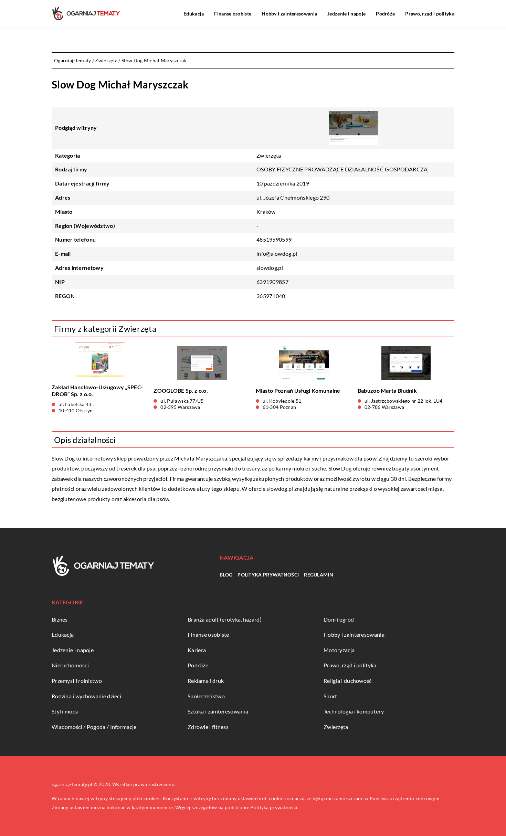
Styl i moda (65, 711)
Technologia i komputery (354, 711)
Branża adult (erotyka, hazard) (225, 619)
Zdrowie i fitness (208, 726)
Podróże (385, 14)
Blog (226, 575)
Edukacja (193, 14)
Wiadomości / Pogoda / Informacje (94, 726)
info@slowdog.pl (276, 253)
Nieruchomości (70, 665)
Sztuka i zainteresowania (218, 711)
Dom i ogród (339, 619)
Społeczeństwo (206, 696)
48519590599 (274, 239)
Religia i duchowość (348, 680)
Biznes (60, 619)
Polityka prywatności (268, 575)
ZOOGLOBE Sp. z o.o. (181, 390)
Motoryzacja (339, 650)
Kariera (197, 650)
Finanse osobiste (232, 14)
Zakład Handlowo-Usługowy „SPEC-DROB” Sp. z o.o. (97, 391)
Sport (330, 696)
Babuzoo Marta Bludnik (387, 390)
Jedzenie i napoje (346, 14)
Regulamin (318, 575)
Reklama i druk (206, 680)
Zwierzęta (268, 155)
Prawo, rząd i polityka (429, 14)
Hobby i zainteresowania (289, 14)
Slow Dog (63, 458)
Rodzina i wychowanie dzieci (86, 696)
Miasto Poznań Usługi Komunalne (298, 390)
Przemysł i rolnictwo (77, 680)
